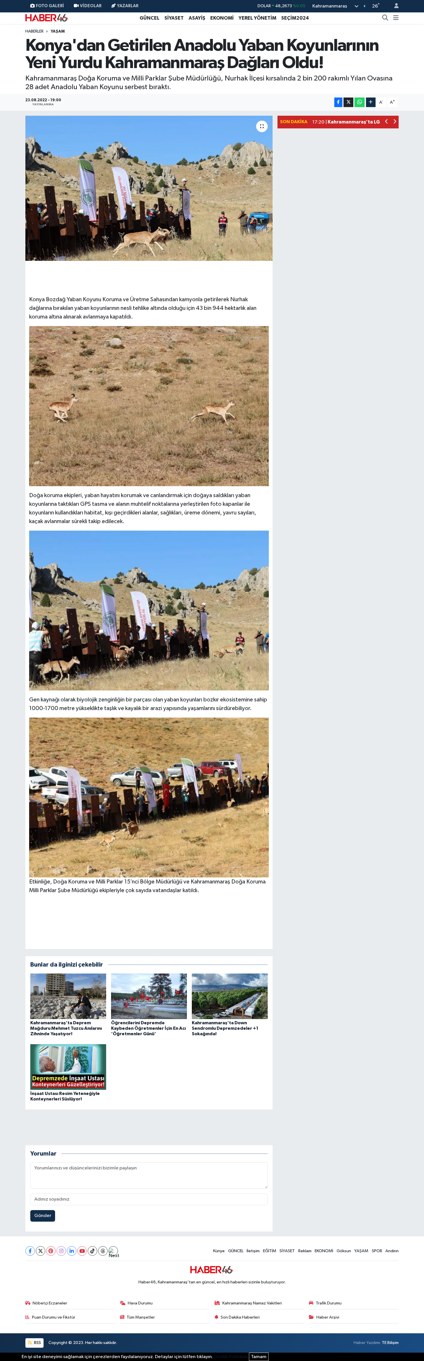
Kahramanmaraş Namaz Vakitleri (252, 1303)
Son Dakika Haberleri (240, 1317)
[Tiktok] (92, 1251)
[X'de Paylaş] (348, 102)
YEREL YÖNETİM (257, 18)
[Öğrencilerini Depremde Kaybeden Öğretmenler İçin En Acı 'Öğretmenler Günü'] (149, 996)
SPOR (377, 1251)
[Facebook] (30, 1251)
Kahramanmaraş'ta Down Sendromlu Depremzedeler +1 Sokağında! (225, 1028)
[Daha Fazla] (371, 102)
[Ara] (385, 18)
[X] (40, 1251)
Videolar (91, 6)
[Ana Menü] (396, 18)
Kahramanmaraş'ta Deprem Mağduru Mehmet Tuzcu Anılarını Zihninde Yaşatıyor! (66, 1028)
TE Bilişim (390, 1343)
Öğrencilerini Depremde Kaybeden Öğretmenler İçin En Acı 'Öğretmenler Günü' (148, 1028)
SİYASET (174, 18)
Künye (219, 1251)
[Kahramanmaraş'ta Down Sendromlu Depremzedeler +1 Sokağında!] (230, 996)
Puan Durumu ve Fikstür (53, 1317)
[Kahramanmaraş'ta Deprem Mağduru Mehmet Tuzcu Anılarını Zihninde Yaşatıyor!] (68, 996)
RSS (37, 1343)
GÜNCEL (150, 18)
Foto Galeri (50, 6)
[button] (386, 122)
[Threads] (103, 1251)
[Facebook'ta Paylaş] (338, 102)
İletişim (253, 1251)
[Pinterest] (51, 1251)
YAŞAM (58, 31)
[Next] (113, 1251)
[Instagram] (61, 1251)
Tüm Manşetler (141, 1317)
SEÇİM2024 (295, 18)
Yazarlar (127, 6)
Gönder (42, 1215)
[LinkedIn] (71, 1251)
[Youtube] (82, 1251)
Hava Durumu (140, 1303)
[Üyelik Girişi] (394, 6)
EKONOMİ (222, 18)
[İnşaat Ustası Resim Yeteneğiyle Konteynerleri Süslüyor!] (68, 1066)
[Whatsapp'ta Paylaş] (359, 102)
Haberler (34, 31)
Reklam (305, 1251)
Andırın (392, 1251)
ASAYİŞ (197, 18)
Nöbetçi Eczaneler (50, 1303)
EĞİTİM (269, 1251)
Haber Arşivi (327, 1317)
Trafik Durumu (329, 1303)
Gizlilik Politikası (231, 1356)
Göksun (344, 1251)
